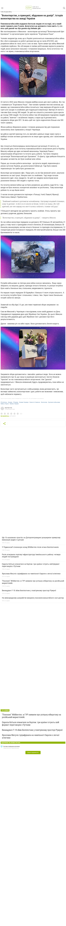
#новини (10, 402)
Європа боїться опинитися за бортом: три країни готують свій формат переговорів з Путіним (30, 565)
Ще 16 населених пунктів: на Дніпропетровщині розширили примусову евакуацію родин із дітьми (31, 538)
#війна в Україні (5, 404)
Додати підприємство (33, 752)
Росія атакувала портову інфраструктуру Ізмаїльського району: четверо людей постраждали (31, 555)
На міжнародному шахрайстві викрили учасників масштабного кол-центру (33, 598)
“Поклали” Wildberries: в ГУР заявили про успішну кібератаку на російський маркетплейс (33, 582)
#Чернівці (15, 402)
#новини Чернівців (23, 402)
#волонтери (44, 402)
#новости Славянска (34, 402)
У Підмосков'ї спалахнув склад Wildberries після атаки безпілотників (30, 547)
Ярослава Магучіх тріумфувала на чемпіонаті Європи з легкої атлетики (31, 574)
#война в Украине (14, 404)
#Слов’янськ (4, 402)
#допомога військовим (54, 402)
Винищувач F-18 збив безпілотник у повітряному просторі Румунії (29, 590)
